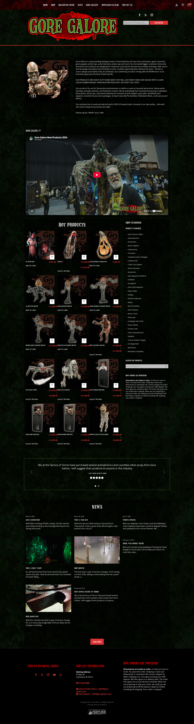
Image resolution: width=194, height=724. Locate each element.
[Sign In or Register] (177, 5)
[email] (60, 675)
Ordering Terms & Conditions (97, 705)
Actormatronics (133, 238)
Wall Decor (132, 348)
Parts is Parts (133, 314)
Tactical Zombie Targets (137, 340)
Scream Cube (133, 329)
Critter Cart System (135, 264)
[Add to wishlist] (52, 257)
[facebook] (139, 15)
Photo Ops (132, 317)
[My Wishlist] (183, 5)
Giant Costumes (134, 268)
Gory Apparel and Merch (137, 276)
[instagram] (151, 15)
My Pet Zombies (134, 306)
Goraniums (132, 272)
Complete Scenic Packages (138, 257)
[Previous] (30, 472)
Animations (132, 242)
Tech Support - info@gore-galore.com (94, 694)
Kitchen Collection (134, 298)
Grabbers (131, 280)
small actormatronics (136, 332)
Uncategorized (133, 344)
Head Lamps (132, 291)
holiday (130, 295)
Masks (130, 302)
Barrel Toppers (133, 246)
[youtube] (54, 676)
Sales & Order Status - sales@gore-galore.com (92, 690)
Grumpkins (132, 283)
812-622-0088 (83, 683)
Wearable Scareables (136, 351)
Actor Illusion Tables (135, 234)
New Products (133, 310)
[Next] (163, 472)
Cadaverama (132, 249)
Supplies (131, 336)
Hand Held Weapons (135, 287)
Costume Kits (133, 261)
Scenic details (133, 325)
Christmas (131, 253)
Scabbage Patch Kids (135, 321)
